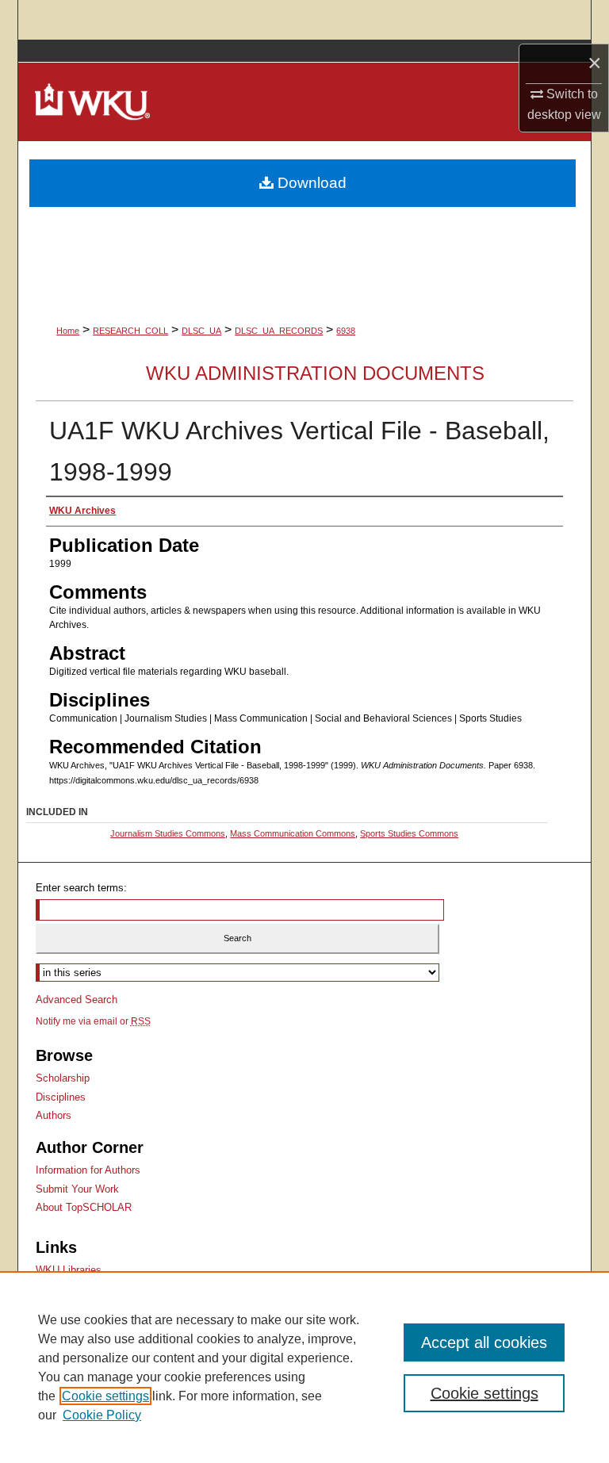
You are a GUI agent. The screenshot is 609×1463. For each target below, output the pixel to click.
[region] (304, 1367)
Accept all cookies (484, 1342)
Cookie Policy (102, 1415)
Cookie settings (105, 1396)
